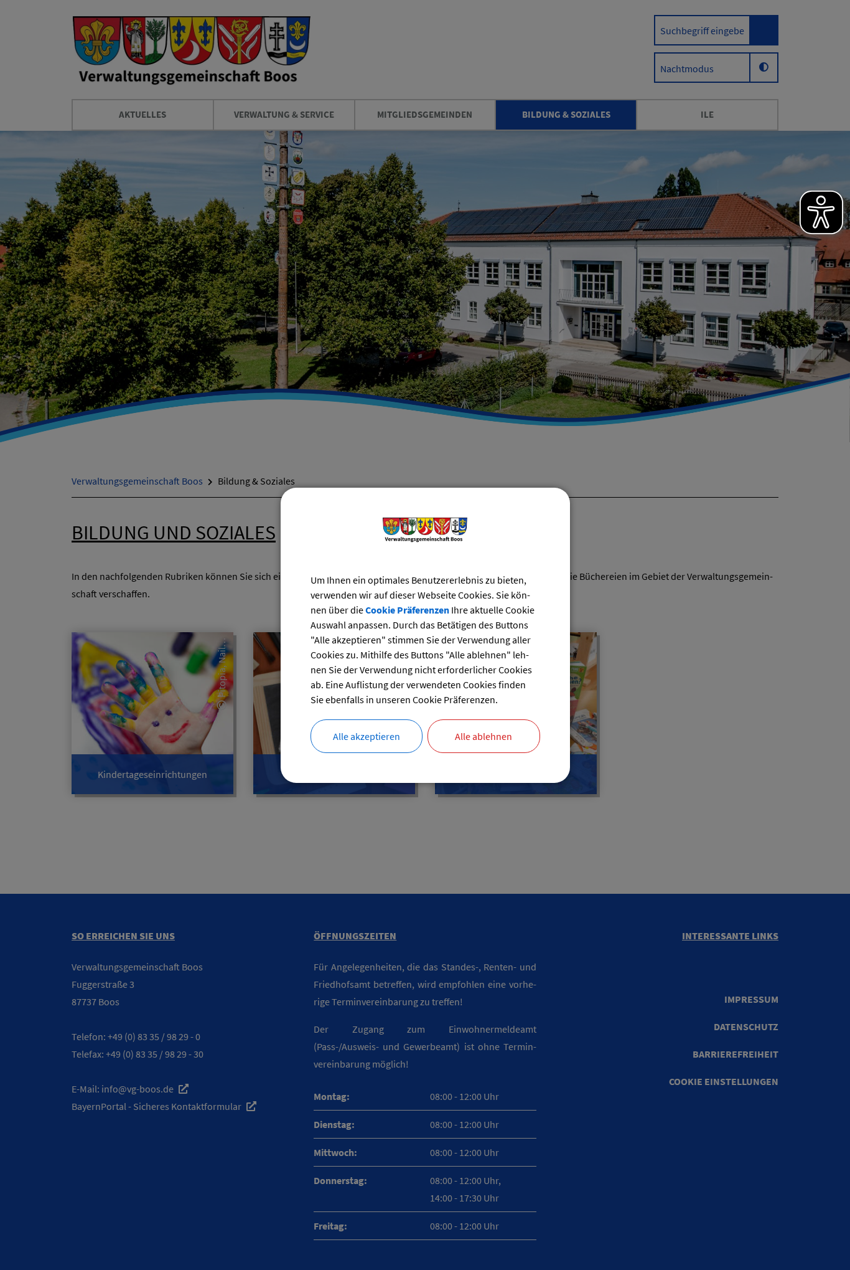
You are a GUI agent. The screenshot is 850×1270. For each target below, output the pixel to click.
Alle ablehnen (483, 736)
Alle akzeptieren (366, 736)
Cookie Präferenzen (407, 610)
